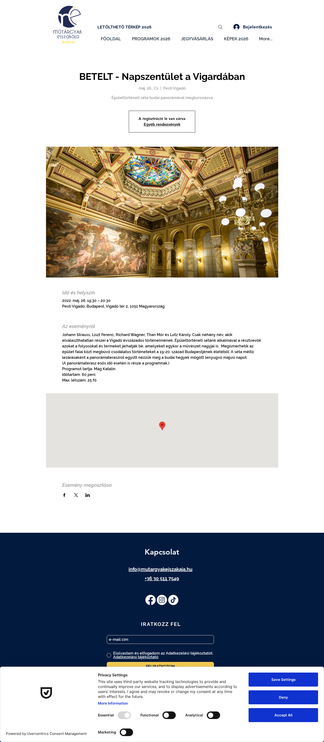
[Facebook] (150, 600)
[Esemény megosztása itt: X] (76, 495)
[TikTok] (173, 600)
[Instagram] (162, 600)
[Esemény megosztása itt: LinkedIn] (87, 495)
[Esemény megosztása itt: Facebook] (64, 495)
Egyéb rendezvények (162, 124)
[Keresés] (220, 27)
